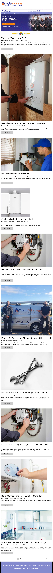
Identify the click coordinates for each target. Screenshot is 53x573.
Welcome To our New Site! (13, 38)
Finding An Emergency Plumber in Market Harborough (26, 338)
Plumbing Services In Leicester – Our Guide (21, 269)
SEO (23, 568)
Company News (4, 40)
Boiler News (4, 125)
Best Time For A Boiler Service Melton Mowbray (23, 123)
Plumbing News (10, 176)
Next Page (47, 558)
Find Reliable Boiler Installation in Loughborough (24, 542)
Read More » (7, 49)
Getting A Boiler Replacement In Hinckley (20, 219)
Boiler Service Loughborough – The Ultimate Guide (25, 444)
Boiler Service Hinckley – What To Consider (21, 496)
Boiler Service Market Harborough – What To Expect (25, 393)
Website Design (17, 568)
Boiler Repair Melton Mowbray (15, 174)
